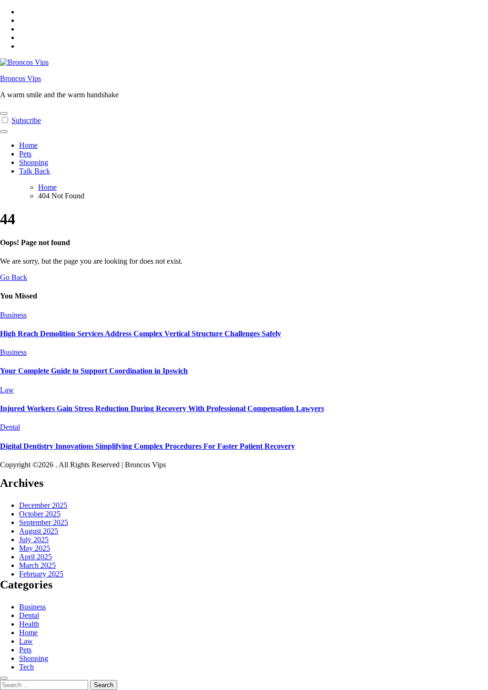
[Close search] (4, 678)
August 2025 (38, 531)
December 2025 (43, 505)
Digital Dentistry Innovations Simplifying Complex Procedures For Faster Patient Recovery (147, 446)
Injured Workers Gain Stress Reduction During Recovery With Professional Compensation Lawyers (162, 408)
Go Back (13, 277)
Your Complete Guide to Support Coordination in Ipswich (94, 371)
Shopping (33, 162)
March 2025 (37, 565)
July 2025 (34, 540)
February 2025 (41, 574)
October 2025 (40, 514)
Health (29, 624)
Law (7, 390)
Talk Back (34, 171)
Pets (25, 154)
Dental (10, 427)
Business (13, 315)
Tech (26, 667)
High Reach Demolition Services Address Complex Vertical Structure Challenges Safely (140, 334)
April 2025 (35, 557)
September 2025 (43, 522)
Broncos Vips (20, 78)
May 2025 (34, 548)
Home (28, 145)
